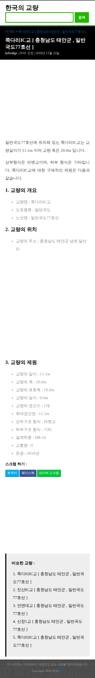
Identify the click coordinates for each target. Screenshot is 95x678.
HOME (10, 32)
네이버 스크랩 (49, 473)
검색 (81, 17)
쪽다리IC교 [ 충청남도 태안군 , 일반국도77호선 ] (52, 32)
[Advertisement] (47, 102)
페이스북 (28, 473)
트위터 (12, 473)
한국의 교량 (22, 7)
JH (61, 670)
